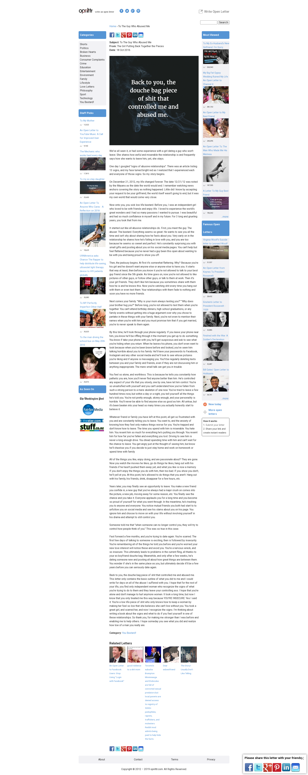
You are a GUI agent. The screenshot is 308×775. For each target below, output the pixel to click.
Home (112, 26)
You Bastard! (129, 632)
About (101, 759)
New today (215, 404)
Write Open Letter (216, 11)
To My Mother (87, 120)
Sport (83, 94)
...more (224, 216)
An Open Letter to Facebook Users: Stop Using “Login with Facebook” (116, 673)
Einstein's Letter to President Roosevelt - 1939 (214, 306)
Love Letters (87, 86)
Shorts (83, 44)
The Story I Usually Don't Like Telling (187, 669)
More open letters (215, 412)
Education (85, 67)
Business (85, 55)
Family (83, 78)
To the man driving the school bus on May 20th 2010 (92, 341)
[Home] (86, 11)
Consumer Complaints (92, 59)
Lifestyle (85, 82)
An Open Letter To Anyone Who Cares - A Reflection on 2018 (92, 207)
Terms (174, 759)
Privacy (211, 759)
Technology (86, 98)
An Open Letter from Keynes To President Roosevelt (214, 272)
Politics (84, 48)
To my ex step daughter (92, 179)
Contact (138, 759)
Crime (83, 63)
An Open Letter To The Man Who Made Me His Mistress (215, 150)
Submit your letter (215, 425)
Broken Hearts (88, 51)
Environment (87, 75)
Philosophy (86, 90)
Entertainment (87, 71)
